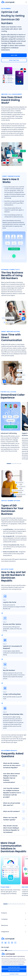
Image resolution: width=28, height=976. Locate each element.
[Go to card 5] (17, 463)
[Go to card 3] (14, 463)
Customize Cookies (14, 974)
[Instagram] (12, 943)
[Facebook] (2, 943)
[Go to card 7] (20, 463)
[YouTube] (15, 943)
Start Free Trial (14, 60)
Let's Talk (14, 55)
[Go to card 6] (19, 463)
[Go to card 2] (12, 463)
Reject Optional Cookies (14, 970)
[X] (9, 943)
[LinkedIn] (6, 943)
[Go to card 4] (15, 463)
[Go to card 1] (9, 463)
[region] (14, 963)
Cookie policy (21, 964)
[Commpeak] (8, 2)
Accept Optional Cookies (14, 967)
